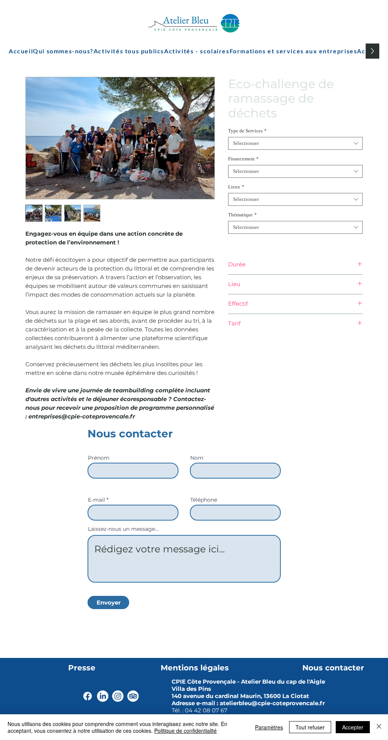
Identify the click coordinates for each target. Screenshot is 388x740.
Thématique (242, 215)
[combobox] (295, 143)
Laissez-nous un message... (123, 529)
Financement (243, 159)
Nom (196, 457)
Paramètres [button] (269, 727)
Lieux (236, 187)
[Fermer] (378, 727)
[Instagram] (118, 696)
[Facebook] (87, 696)
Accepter (352, 727)
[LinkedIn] (102, 696)
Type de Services (247, 131)
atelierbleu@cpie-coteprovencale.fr (272, 703)
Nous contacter (333, 667)
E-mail (96, 499)
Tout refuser (310, 727)
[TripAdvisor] (133, 696)
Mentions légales (195, 667)
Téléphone (203, 499)
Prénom (99, 457)
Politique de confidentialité (185, 730)
